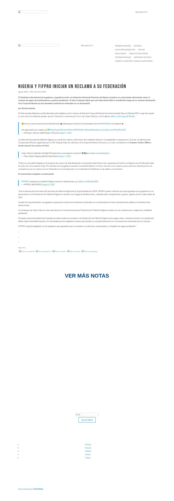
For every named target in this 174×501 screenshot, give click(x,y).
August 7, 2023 (65, 133)
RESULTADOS (120, 54)
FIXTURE (62, 23)
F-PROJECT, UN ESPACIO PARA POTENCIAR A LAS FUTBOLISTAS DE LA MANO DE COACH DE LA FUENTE (83, 294)
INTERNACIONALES (123, 57)
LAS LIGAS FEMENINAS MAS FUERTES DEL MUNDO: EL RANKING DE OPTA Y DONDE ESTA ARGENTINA (82, 321)
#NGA (69, 130)
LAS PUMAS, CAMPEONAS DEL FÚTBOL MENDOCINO (52, 347)
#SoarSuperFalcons (58, 130)
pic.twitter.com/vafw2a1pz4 (98, 153)
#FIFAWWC (106, 124)
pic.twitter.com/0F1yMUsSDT (113, 130)
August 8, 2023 (48, 184)
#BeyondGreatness (93, 130)
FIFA (31, 92)
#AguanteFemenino (69, 33)
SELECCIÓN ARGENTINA (125, 50)
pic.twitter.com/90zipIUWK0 (86, 181)
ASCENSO (138, 46)
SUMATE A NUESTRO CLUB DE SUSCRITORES (134, 61)
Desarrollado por (30, 489)
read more (27, 300)
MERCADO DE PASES (142, 57)
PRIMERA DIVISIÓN (123, 46)
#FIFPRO (25, 181)
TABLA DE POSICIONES (70, 13)
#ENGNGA (78, 130)
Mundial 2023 (40, 92)
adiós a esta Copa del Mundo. (122, 116)
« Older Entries (23, 367)
